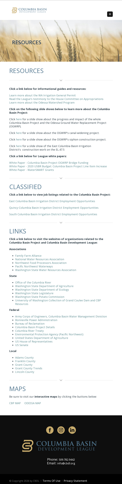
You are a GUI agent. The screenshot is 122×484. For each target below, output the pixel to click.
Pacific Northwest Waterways (34, 266)
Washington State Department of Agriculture (44, 286)
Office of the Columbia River (33, 282)
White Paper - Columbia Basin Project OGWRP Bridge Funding (48, 162)
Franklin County (25, 361)
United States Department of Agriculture (42, 338)
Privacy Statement (75, 480)
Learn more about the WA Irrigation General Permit (42, 95)
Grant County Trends (28, 368)
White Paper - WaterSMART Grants (31, 170)
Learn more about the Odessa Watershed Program (42, 102)
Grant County (23, 364)
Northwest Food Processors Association (41, 263)
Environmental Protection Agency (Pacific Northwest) (49, 334)
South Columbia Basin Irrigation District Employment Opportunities (53, 214)
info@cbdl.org (66, 463)
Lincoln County (24, 372)
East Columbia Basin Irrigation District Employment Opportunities (52, 201)
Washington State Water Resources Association (45, 270)
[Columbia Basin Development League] (30, 10)
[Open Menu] (110, 14)
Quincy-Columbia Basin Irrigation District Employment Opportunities (53, 207)
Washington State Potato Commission (39, 297)
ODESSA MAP (32, 403)
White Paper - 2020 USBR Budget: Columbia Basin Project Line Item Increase (58, 166)
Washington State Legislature (34, 293)
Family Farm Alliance (28, 255)
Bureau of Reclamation (29, 323)
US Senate (21, 345)
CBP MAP (15, 403)
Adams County (24, 357)
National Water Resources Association (39, 259)
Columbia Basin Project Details (35, 327)
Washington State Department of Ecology (42, 289)
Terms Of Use (51, 480)
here (19, 119)
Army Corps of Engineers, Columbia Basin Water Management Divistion (61, 316)
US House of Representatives (34, 341)
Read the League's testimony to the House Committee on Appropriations (56, 99)
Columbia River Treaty (29, 330)
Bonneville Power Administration (36, 320)
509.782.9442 (67, 459)
